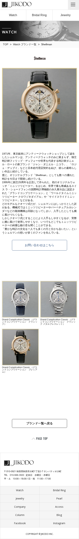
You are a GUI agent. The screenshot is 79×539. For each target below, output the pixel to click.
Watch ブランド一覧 (24, 44)
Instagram (59, 523)
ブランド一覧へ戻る (39, 423)
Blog (59, 515)
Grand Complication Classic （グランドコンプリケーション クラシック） (19, 321)
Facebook (20, 523)
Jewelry (65, 15)
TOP (5, 44)
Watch (13, 15)
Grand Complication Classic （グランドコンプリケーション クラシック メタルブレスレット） (58, 321)
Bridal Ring (39, 15)
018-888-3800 (17, 475)
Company (20, 506)
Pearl (59, 498)
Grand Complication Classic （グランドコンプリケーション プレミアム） (19, 369)
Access (59, 506)
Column (19, 515)
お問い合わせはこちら (39, 245)
